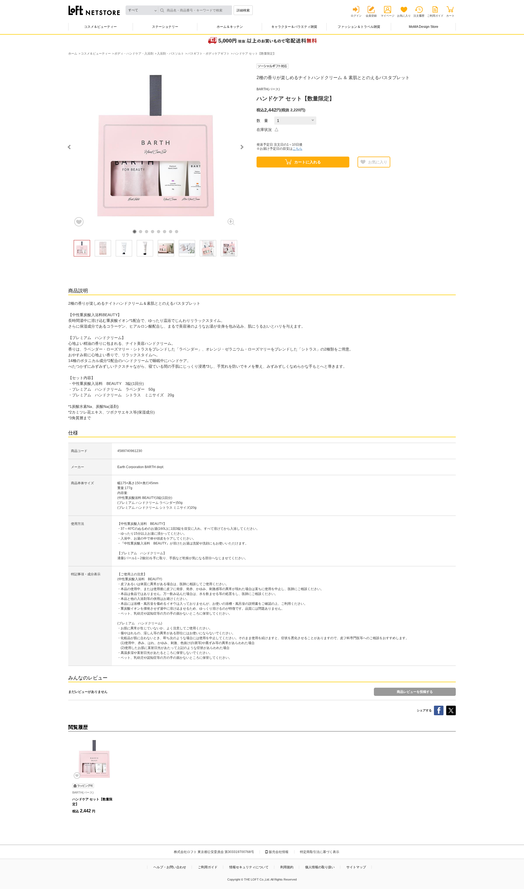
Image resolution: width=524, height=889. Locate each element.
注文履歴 (418, 15)
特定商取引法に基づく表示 (319, 852)
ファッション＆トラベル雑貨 (359, 27)
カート (450, 15)
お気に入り (404, 15)
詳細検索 (243, 10)
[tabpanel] (155, 145)
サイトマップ (356, 867)
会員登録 (371, 15)
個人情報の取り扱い (320, 867)
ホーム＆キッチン (230, 27)
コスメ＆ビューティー (100, 27)
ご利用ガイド (435, 15)
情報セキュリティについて (249, 867)
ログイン (356, 15)
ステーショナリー (165, 27)
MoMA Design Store (423, 27)
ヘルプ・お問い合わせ (169, 867)
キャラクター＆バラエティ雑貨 (294, 27)
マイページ (387, 15)
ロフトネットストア (94, 10)
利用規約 (286, 867)
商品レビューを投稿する (415, 692)
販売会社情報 (278, 852)
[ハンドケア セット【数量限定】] (94, 759)
